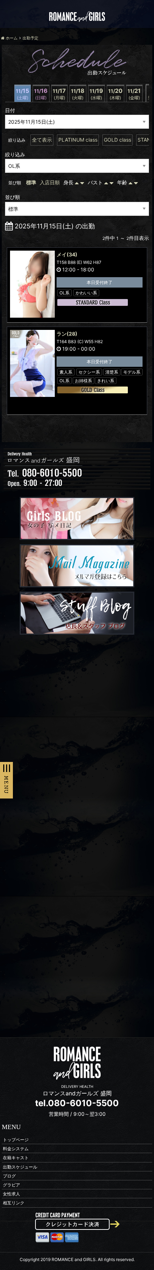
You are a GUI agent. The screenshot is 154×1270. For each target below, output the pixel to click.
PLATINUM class (77, 140)
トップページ (16, 1139)
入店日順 (50, 182)
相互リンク (13, 1202)
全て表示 (42, 140)
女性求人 (11, 1193)
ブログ (9, 1175)
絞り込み (15, 154)
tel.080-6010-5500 (77, 1103)
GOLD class (117, 140)
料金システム (16, 1148)
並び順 (12, 197)
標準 (31, 182)
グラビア (11, 1184)
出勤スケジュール (20, 1166)
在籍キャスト (16, 1157)
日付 (10, 110)
